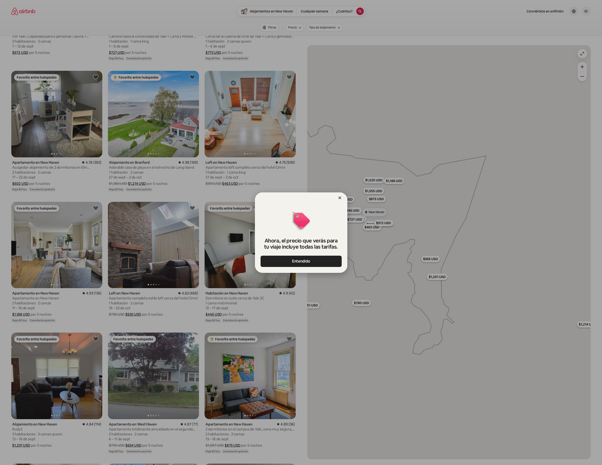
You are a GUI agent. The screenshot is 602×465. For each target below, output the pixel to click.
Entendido (301, 261)
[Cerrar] (340, 198)
